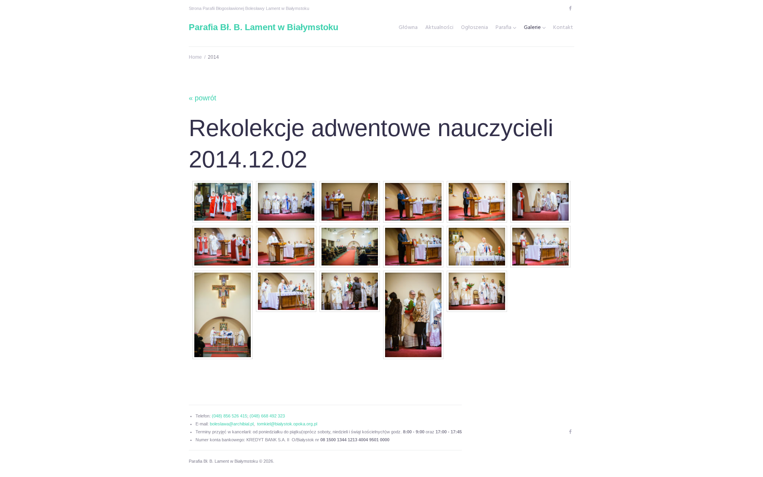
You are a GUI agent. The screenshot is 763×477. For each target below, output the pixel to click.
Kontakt (563, 28)
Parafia (503, 28)
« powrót (202, 98)
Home (195, 57)
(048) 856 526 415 (229, 416)
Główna (408, 28)
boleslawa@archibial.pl (232, 423)
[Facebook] (570, 8)
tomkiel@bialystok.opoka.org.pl (287, 423)
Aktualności (439, 28)
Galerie (532, 28)
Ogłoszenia (474, 28)
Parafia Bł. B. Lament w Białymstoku (263, 27)
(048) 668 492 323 (267, 416)
